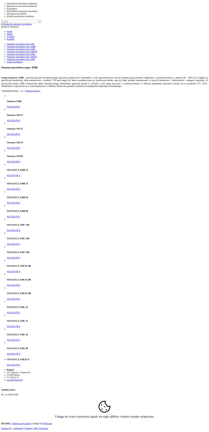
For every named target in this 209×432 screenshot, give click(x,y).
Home (9, 31)
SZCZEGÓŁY (13, 107)
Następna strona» (32, 91)
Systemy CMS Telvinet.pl (36, 428)
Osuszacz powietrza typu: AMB (21, 46)
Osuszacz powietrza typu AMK (21, 59)
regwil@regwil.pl (15, 380)
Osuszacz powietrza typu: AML (21, 54)
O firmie (10, 36)
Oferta (10, 34)
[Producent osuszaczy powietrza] (16, 24)
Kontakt (10, 39)
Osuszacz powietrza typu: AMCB (22, 51)
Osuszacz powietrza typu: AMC (21, 49)
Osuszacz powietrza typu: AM (20, 44)
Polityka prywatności (21, 423)
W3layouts (47, 423)
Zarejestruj (18, 428)
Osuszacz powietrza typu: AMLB (22, 57)
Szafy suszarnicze (15, 62)
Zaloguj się (6, 428)
